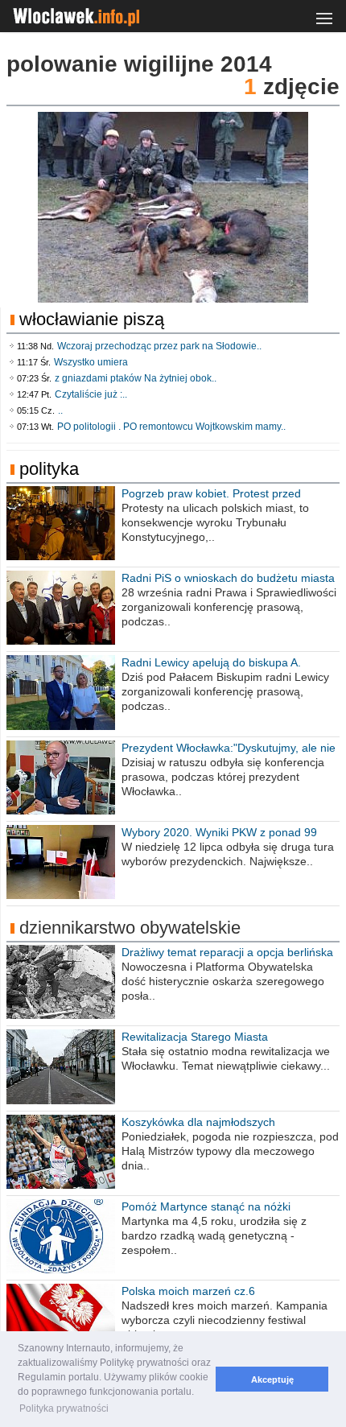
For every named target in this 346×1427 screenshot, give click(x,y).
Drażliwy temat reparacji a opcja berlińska (227, 952)
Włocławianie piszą (91, 319)
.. (60, 410)
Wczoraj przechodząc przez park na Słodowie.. (159, 346)
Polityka (49, 469)
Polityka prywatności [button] (64, 1408)
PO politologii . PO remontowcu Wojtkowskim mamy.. (171, 426)
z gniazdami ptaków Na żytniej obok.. (135, 378)
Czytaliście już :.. (91, 394)
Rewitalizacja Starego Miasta (195, 1036)
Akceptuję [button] (272, 1379)
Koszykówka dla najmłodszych (198, 1122)
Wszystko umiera (91, 362)
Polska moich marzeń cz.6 (188, 1291)
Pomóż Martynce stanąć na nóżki (206, 1206)
